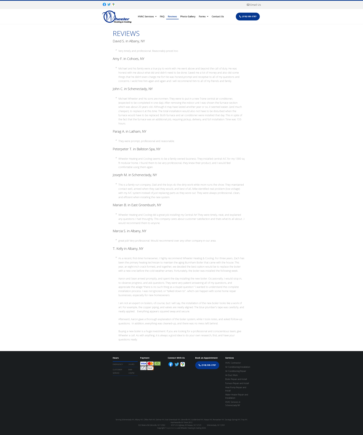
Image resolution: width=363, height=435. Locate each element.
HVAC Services (146, 16)
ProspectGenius (171, 428)
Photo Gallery (188, 16)
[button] (147, 16)
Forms (202, 16)
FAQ (162, 16)
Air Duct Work (231, 375)
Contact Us (218, 16)
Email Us (255, 4)
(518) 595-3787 (249, 16)
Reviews (172, 16)
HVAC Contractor (233, 362)
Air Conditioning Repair (235, 371)
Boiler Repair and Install (236, 379)
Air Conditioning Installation (237, 367)
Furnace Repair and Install (237, 383)
